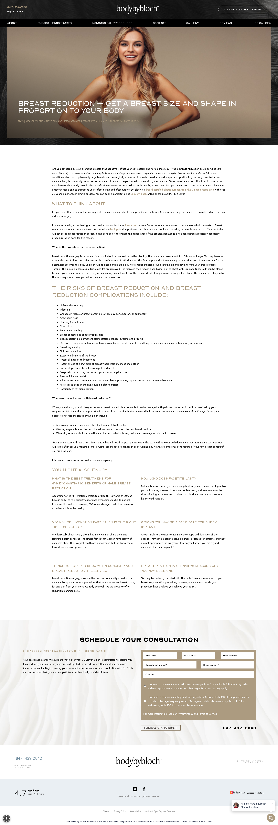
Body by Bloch (139, 193)
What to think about (78, 203)
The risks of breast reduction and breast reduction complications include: (126, 291)
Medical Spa (261, 22)
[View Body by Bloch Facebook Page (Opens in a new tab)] (144, 790)
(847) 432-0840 (17, 7)
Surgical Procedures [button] (55, 22)
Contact (159, 22)
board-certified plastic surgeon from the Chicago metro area (180, 189)
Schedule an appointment (161, 728)
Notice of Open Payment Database (160, 811)
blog (21, 121)
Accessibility (135, 811)
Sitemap (106, 811)
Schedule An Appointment (243, 9)
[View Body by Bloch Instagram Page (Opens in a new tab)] (135, 790)
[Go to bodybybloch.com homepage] (137, 9)
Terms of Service (208, 713)
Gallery (192, 22)
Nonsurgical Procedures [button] (112, 22)
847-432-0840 (239, 728)
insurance (130, 225)
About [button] (12, 22)
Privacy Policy (185, 713)
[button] (6, 818)
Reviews (225, 22)
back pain (115, 229)
